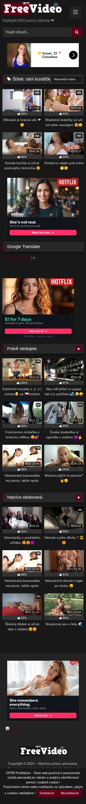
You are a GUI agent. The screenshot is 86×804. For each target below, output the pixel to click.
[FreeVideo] (35, 9)
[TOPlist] (14, 729)
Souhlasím (46, 793)
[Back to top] (71, 789)
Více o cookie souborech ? (43, 799)
